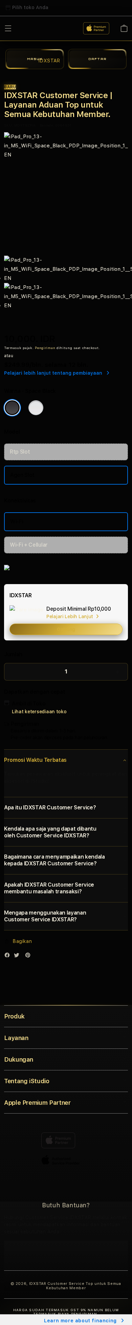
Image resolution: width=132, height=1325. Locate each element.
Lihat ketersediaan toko (39, 711)
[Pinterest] (29, 956)
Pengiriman (45, 348)
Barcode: (47, 125)
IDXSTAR (37, 1283)
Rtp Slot (20, 452)
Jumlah (13, 654)
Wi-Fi (16, 521)
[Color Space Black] (12, 408)
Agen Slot (22, 475)
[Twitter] (18, 956)
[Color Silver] (35, 407)
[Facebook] (9, 956)
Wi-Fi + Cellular (29, 545)
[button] (66, 760)
